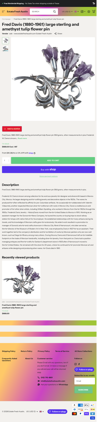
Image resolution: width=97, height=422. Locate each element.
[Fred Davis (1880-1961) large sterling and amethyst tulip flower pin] (21, 280)
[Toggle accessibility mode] (94, 3)
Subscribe (83, 390)
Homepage (6, 19)
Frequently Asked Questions (9, 359)
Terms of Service (62, 351)
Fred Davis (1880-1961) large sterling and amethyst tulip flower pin (19, 306)
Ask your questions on (54, 384)
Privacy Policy (44, 351)
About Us (29, 358)
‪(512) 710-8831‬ (47, 377)
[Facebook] (79, 364)
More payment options (49, 176)
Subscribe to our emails (84, 375)
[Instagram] (75, 364)
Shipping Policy (8, 351)
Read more (22, 138)
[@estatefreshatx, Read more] (83, 11)
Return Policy (26, 351)
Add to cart (53, 160)
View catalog (3, 12)
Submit (54, 11)
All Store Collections (83, 351)
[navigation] (5, 40)
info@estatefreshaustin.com (53, 381)
